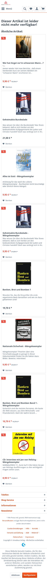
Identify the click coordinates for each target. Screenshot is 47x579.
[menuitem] (6, 8)
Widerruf (35, 533)
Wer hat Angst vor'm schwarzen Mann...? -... (23, 64)
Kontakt (35, 528)
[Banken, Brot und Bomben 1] (23, 273)
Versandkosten (7, 521)
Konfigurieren (30, 575)
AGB (27, 533)
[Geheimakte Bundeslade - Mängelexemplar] (23, 217)
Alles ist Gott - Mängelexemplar (18, 176)
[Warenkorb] (42, 8)
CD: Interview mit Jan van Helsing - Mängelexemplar (20, 460)
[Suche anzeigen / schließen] (24, 8)
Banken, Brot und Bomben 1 (17, 289)
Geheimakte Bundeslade (15, 119)
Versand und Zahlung (15, 533)
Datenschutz (18, 537)
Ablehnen (15, 575)
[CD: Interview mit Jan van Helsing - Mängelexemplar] (23, 443)
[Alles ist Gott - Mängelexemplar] (23, 160)
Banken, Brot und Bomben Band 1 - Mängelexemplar (20, 404)
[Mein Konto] (36, 8)
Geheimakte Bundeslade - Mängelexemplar (15, 234)
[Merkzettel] (30, 8)
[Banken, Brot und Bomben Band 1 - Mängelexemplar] (23, 387)
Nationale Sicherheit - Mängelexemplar (22, 346)
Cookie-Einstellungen (15, 528)
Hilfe (27, 528)
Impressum (29, 537)
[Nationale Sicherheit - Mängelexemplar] (23, 330)
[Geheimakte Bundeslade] (23, 103)
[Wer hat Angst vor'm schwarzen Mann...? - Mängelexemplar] (23, 47)
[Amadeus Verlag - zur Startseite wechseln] (5, 3)
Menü (9, 8)
